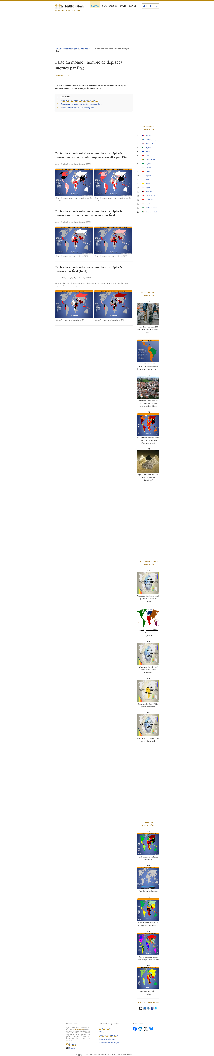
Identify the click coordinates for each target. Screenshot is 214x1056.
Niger (147, 204)
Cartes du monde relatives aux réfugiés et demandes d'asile (81, 104)
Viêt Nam (149, 200)
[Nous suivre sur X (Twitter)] (146, 1028)
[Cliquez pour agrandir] (74, 182)
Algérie (148, 147)
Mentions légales (105, 1028)
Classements (109, 6)
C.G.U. (102, 1032)
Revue (132, 6)
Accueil (58, 49)
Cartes (95, 6)
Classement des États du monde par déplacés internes (79, 100)
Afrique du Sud (151, 212)
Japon (147, 187)
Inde (147, 179)
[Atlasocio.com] (68, 6)
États (123, 6)
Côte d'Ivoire (150, 159)
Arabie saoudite (151, 208)
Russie (147, 151)
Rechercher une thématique (109, 1042)
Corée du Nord (150, 195)
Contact (72, 1048)
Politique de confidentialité (108, 1035)
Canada (148, 167)
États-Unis (149, 143)
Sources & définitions (107, 1039)
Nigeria (148, 163)
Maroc (147, 155)
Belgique (148, 191)
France (147, 135)
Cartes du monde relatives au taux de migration (77, 107)
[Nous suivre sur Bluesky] (151, 1028)
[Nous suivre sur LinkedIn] (140, 1028)
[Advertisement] (107, 30)
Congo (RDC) (150, 139)
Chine (147, 171)
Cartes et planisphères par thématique (76, 49)
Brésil (147, 183)
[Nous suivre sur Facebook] (135, 1028)
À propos (72, 1044)
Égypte (148, 175)
